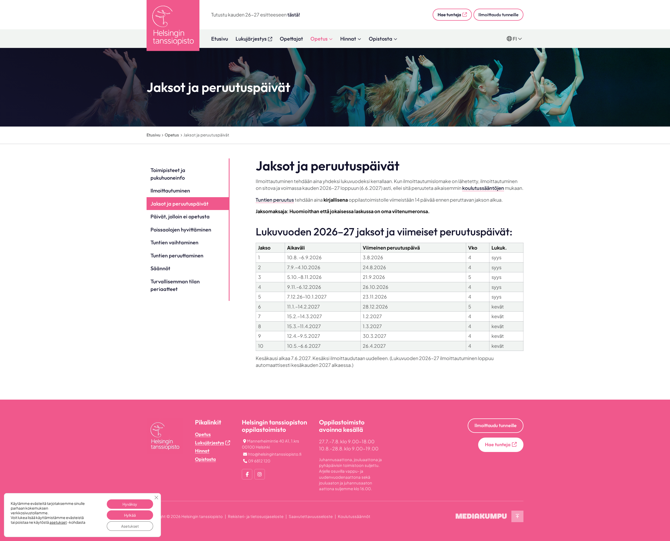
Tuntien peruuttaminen (176, 255)
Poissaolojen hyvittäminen (180, 229)
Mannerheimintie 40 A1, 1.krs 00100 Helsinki (270, 443)
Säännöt (160, 268)
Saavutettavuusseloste (311, 516)
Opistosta (380, 38)
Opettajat (291, 38)
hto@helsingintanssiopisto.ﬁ (275, 453)
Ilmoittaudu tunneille (498, 14)
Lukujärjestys (209, 443)
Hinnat (348, 38)
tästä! (293, 15)
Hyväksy (129, 504)
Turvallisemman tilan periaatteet (175, 285)
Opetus (319, 38)
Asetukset (130, 526)
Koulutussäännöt (354, 516)
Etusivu (219, 38)
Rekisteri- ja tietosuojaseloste (255, 516)
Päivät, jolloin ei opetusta (180, 216)
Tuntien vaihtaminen (174, 242)
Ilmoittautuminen (170, 190)
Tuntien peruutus (275, 200)
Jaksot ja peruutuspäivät (179, 203)
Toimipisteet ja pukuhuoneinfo (167, 174)
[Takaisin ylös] (517, 516)
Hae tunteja (449, 14)
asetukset (58, 522)
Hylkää (130, 515)
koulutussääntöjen (483, 188)
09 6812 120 (259, 460)
